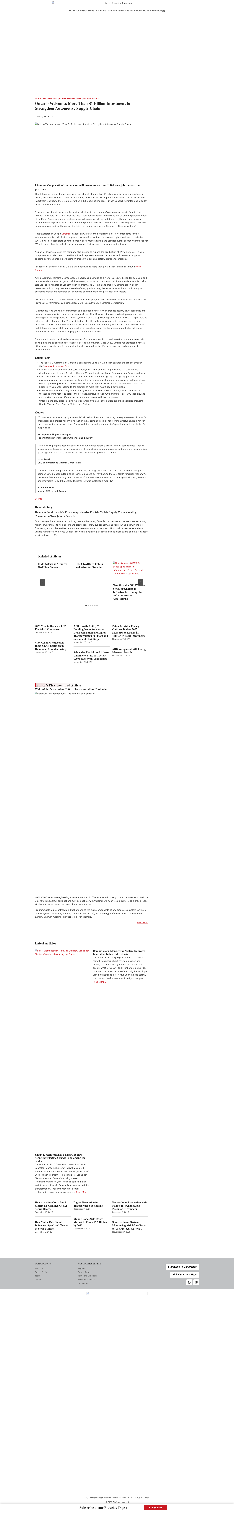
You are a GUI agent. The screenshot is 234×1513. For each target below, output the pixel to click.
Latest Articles (45, 943)
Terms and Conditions (87, 1276)
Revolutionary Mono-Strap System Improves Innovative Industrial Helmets (119, 952)
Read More (142, 922)
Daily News (53, 99)
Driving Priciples (42, 1272)
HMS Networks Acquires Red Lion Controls (52, 565)
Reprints (81, 1268)
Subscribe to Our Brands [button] (182, 1266)
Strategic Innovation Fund (56, 366)
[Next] (140, 582)
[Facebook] (189, 1282)
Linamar (66, 233)
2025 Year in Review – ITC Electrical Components (50, 627)
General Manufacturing (70, 99)
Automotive (40, 99)
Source (38, 498)
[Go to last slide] (42, 582)
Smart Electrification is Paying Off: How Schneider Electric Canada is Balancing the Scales (60, 1158)
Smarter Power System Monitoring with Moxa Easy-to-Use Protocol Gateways (129, 1225)
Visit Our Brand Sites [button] (184, 1274)
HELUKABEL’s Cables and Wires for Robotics (89, 565)
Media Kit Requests (86, 1279)
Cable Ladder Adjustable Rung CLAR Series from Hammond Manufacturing (50, 646)
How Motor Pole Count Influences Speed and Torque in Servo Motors (51, 1225)
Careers (38, 1279)
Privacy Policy (84, 1272)
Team (37, 1276)
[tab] (86, 605)
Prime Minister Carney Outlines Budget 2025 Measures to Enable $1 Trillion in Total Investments (128, 630)
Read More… (82, 1192)
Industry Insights (91, 99)
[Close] (231, 1506)
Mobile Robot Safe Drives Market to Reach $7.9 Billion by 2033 (90, 1222)
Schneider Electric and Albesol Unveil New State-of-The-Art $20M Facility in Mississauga (91, 655)
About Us (39, 1268)
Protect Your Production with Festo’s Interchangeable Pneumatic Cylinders (129, 1206)
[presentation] (129, 572)
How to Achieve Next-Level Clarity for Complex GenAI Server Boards (51, 1206)
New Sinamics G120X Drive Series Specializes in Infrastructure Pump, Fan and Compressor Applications (129, 592)
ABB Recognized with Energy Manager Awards (129, 650)
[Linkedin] (196, 1282)
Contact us (83, 1283)
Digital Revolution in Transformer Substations (88, 1204)
